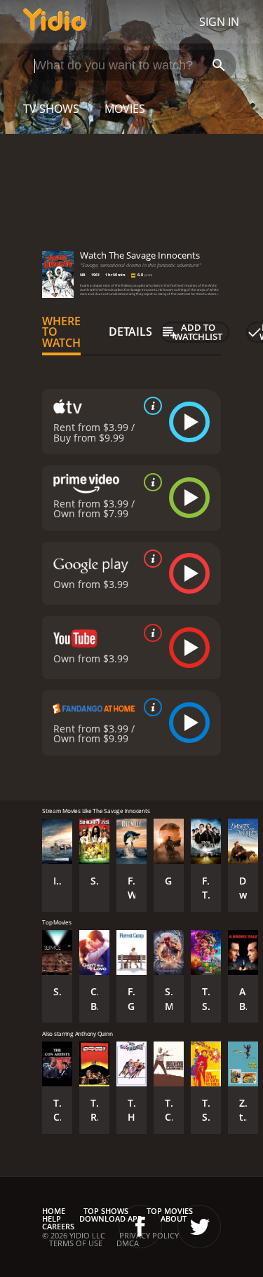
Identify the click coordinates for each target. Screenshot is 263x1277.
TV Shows (51, 108)
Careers (58, 1226)
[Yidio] (55, 21)
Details (130, 331)
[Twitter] (199, 1226)
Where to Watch (61, 332)
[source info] (150, 406)
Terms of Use (75, 1243)
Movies (124, 108)
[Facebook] (140, 1226)
